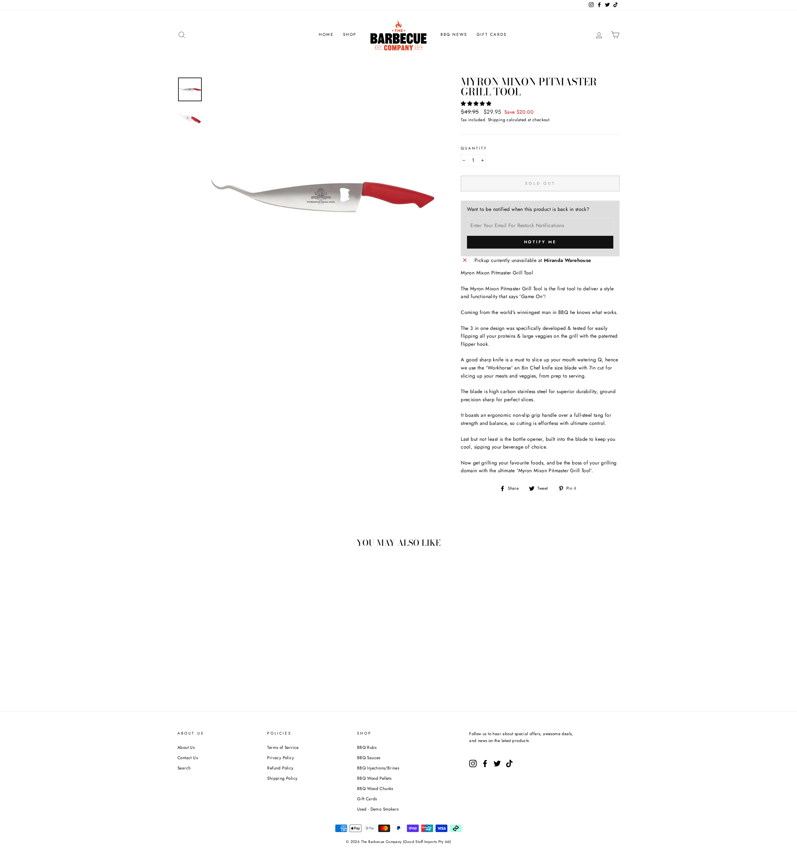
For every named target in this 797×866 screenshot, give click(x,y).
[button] (477, 103)
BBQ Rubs (366, 747)
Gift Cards (492, 34)
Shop (349, 34)
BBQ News (454, 34)
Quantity (474, 148)
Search (184, 768)
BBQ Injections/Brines (378, 768)
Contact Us (187, 757)
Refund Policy (280, 768)
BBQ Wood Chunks (375, 788)
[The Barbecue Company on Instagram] (473, 763)
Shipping (496, 120)
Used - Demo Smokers (378, 809)
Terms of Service (283, 747)
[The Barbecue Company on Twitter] (497, 763)
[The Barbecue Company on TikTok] (509, 763)
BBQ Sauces (368, 757)
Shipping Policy (282, 778)
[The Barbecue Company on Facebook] (485, 763)
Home (326, 34)
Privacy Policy (280, 757)
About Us (186, 747)
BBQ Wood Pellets (374, 778)
